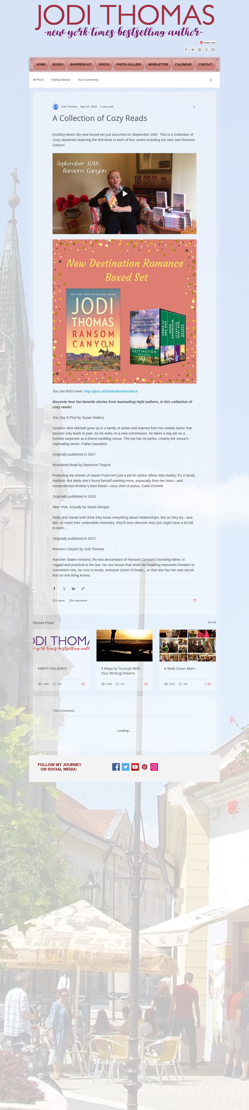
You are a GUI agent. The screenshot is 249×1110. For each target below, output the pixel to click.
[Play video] (124, 193)
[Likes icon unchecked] (64, 798)
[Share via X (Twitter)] (64, 588)
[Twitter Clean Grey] (193, 50)
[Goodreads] (206, 50)
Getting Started (60, 79)
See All (212, 622)
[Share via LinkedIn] (73, 588)
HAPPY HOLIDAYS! (52, 668)
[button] (211, 79)
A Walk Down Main (179, 668)
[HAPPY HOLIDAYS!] (61, 645)
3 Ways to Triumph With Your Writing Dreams (120, 670)
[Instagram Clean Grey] (200, 50)
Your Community (88, 79)
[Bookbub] (213, 50)
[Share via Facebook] (54, 588)
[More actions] (194, 106)
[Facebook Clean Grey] (186, 50)
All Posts (38, 79)
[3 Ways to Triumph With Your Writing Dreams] (124, 645)
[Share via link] (83, 588)
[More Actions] (194, 750)
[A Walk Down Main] (188, 645)
